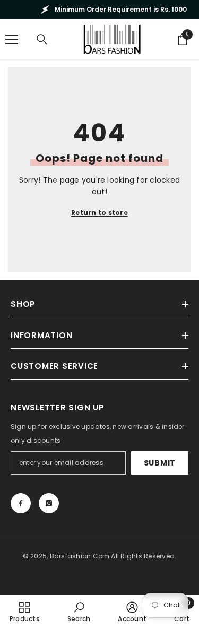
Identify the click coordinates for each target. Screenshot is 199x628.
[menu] (11, 39)
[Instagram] (49, 503)
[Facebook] (21, 503)
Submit (160, 463)
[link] (78, 611)
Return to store (99, 212)
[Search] (42, 39)
